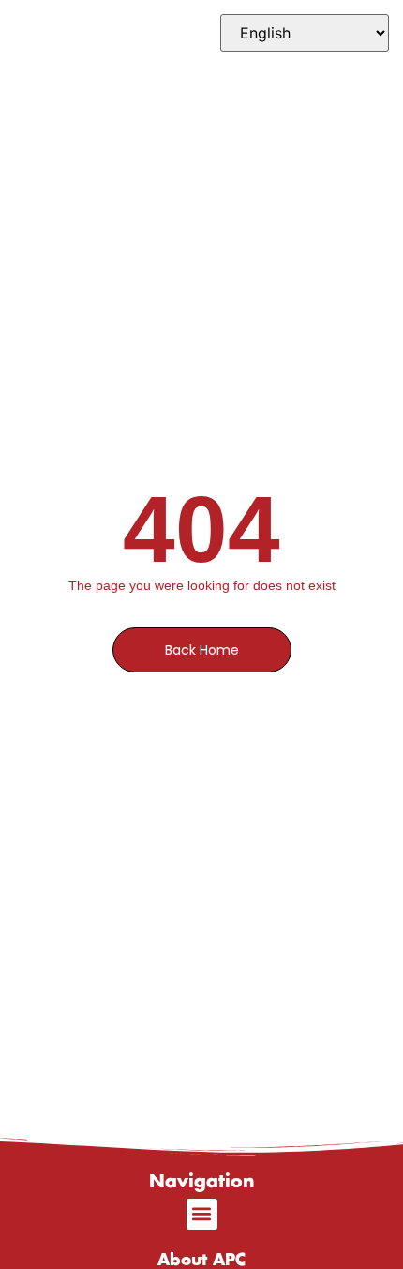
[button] (202, 1214)
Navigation (202, 1182)
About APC (201, 1260)
